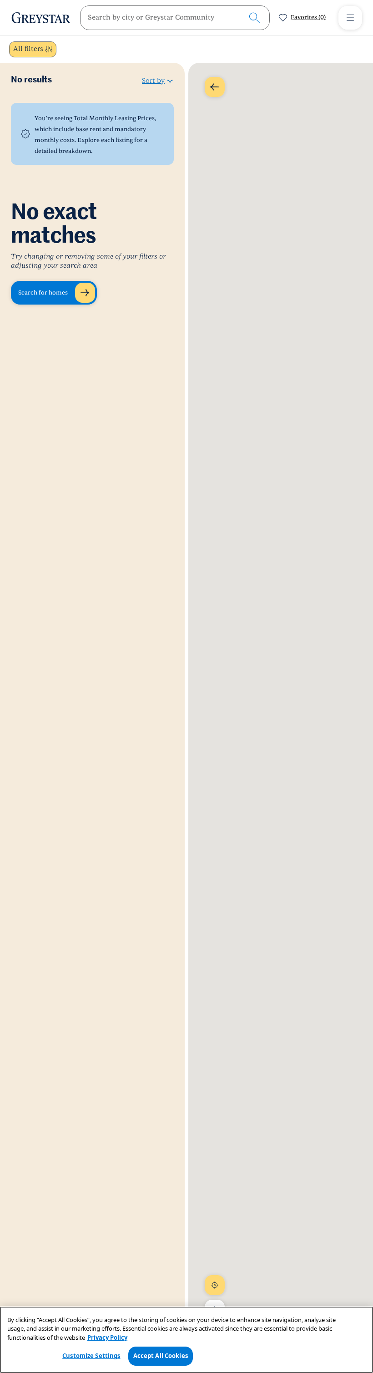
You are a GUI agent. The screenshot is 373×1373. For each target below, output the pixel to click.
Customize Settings (91, 1356)
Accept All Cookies (160, 1356)
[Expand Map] (215, 87)
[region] (186, 1340)
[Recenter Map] (215, 1285)
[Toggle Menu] (350, 18)
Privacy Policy (107, 1337)
